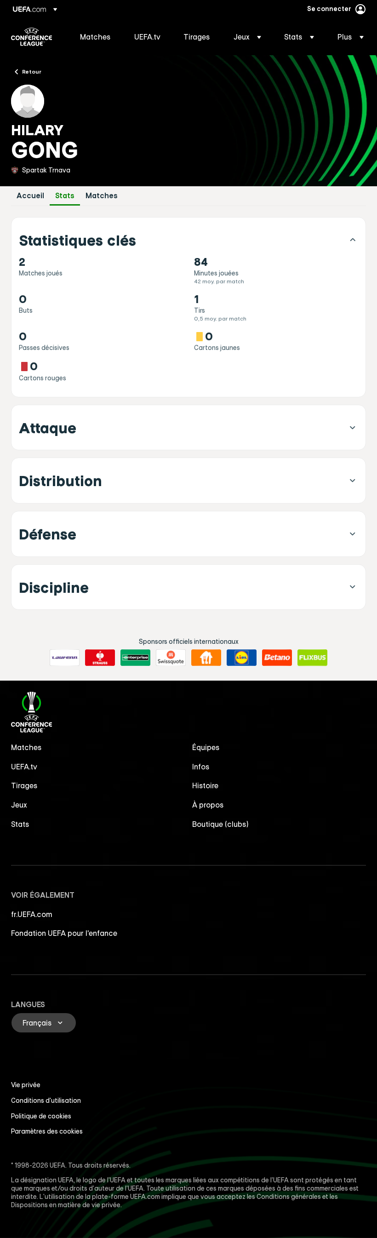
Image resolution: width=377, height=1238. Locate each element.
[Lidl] (242, 657)
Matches (102, 196)
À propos (208, 805)
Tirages (24, 785)
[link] (95, 37)
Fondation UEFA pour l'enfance (64, 933)
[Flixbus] (312, 657)
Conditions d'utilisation (46, 1100)
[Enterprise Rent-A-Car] (135, 657)
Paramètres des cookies (47, 1131)
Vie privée (25, 1085)
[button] (247, 37)
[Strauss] (100, 657)
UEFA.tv (24, 766)
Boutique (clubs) (220, 824)
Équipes (206, 747)
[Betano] (277, 657)
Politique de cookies (41, 1116)
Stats (64, 196)
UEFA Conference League (31, 37)
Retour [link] (31, 71)
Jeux (19, 805)
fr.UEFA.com (31, 914)
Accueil (30, 196)
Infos (201, 766)
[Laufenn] (65, 657)
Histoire (205, 785)
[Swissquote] (171, 657)
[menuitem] (95, 37)
